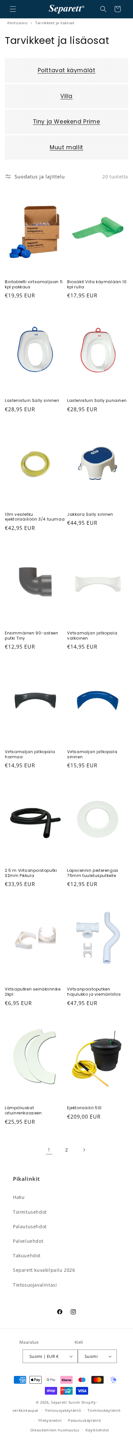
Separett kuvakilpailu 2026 (44, 1270)
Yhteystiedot (50, 1420)
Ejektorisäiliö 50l (84, 1107)
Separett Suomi (65, 1402)
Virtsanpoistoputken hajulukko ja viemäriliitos (94, 992)
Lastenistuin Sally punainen (97, 400)
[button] (13, 9)
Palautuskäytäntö (84, 1420)
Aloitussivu (17, 22)
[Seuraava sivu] (84, 1150)
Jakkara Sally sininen (90, 514)
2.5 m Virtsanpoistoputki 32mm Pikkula (31, 873)
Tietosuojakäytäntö (63, 1410)
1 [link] (49, 1149)
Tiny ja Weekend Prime (66, 121)
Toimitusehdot (30, 1212)
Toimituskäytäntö (103, 1410)
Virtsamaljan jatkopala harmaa (30, 754)
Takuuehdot (27, 1255)
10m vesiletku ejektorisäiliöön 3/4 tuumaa (35, 517)
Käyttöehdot (97, 1430)
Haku (19, 1197)
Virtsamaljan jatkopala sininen (92, 754)
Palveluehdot (28, 1241)
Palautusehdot (30, 1226)
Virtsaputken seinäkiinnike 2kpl (33, 992)
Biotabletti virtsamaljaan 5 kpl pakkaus (34, 284)
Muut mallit (66, 147)
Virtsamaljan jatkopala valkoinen (92, 636)
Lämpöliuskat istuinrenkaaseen (23, 1110)
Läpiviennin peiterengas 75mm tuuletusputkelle (92, 873)
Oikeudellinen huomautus (54, 1430)
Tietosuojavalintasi (35, 1285)
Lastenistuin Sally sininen (32, 400)
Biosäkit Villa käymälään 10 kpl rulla (97, 284)
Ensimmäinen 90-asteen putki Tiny (31, 636)
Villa (66, 96)
